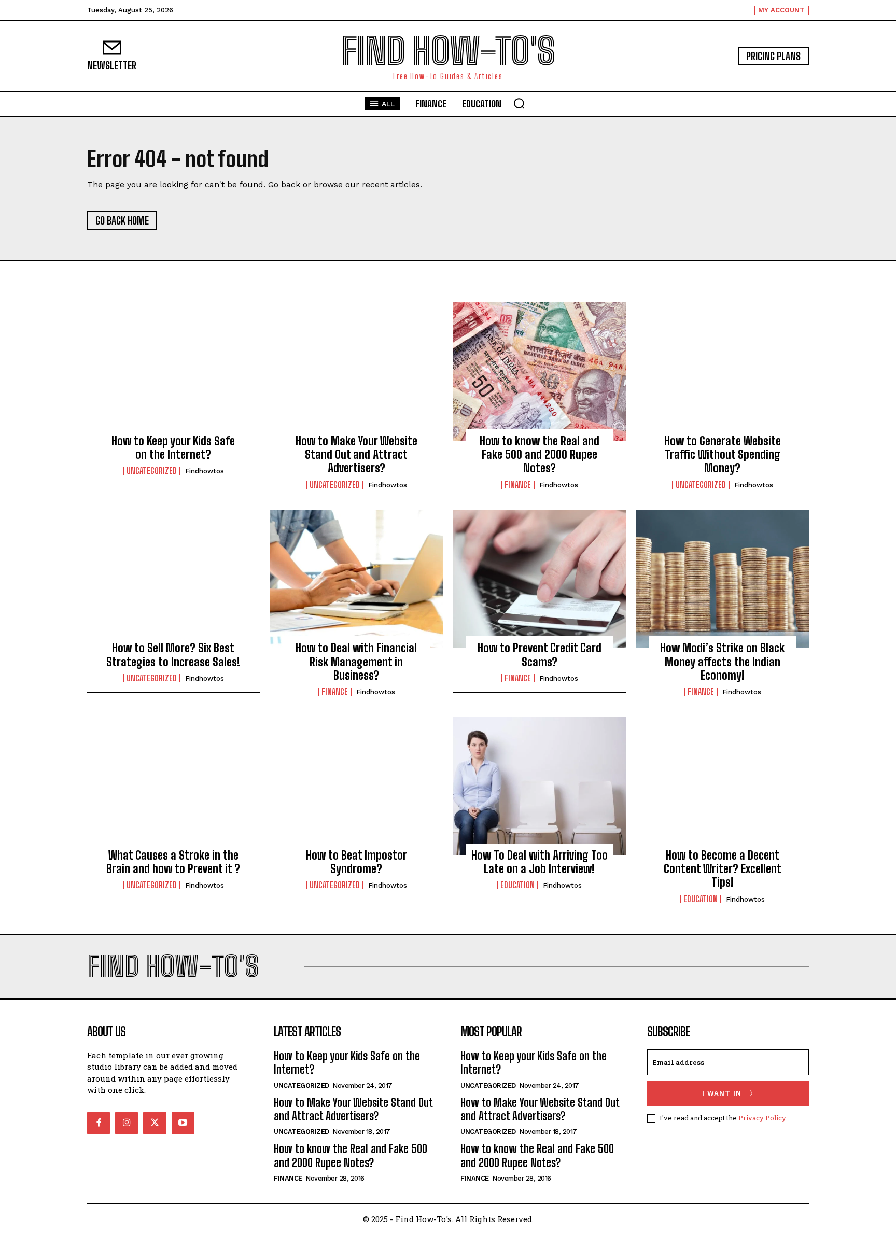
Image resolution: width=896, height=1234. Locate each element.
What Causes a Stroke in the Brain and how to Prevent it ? (173, 862)
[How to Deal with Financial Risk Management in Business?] (356, 579)
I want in (721, 1093)
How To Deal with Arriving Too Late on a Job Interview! (539, 862)
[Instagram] (126, 1123)
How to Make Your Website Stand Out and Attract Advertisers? (356, 454)
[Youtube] (183, 1123)
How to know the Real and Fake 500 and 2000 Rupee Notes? (539, 454)
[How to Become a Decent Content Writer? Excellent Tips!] (722, 785)
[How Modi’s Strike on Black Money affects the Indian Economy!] (722, 579)
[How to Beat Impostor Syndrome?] (356, 785)
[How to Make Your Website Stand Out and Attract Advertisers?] (356, 371)
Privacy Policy (762, 1118)
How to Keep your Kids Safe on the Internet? (173, 447)
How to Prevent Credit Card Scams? (539, 654)
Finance (518, 485)
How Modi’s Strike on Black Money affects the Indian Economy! (722, 661)
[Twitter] (154, 1123)
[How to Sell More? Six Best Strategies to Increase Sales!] (173, 579)
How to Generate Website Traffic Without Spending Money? (722, 454)
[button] (519, 103)
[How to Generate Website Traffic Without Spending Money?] (722, 371)
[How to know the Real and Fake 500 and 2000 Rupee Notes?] (539, 371)
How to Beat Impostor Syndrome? (356, 862)
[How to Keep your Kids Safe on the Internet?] (173, 371)
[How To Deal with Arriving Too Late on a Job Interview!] (539, 785)
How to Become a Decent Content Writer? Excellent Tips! (722, 869)
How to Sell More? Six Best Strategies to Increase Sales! (173, 654)
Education (517, 885)
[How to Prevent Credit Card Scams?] (539, 579)
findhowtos (204, 471)
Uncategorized (152, 471)
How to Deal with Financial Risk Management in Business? (356, 661)
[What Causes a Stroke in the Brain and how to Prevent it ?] (173, 785)
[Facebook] (98, 1123)
